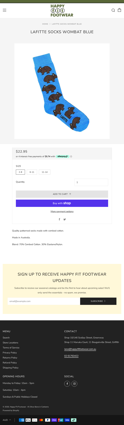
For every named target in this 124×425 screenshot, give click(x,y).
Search (6, 337)
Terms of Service (11, 347)
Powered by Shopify (11, 410)
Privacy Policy (10, 352)
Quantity (20, 181)
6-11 (32, 172)
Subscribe (97, 301)
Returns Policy (10, 357)
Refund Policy (10, 362)
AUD (5, 420)
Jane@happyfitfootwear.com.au (80, 349)
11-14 (44, 172)
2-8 (20, 172)
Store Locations (10, 342)
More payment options (62, 211)
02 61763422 (71, 355)
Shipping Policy (10, 367)
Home (45, 24)
